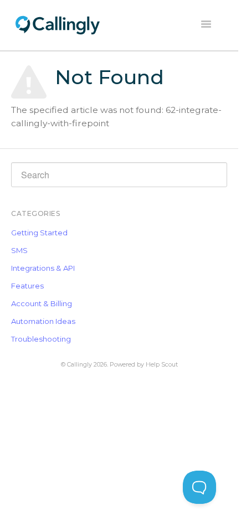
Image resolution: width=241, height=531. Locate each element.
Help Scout (162, 364)
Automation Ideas (43, 321)
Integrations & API (43, 268)
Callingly (79, 364)
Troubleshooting (41, 338)
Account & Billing (41, 303)
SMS (19, 250)
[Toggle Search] (216, 173)
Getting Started (39, 232)
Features (27, 285)
